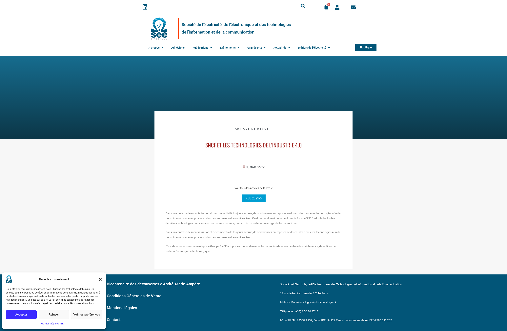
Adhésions (178, 47)
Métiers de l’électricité (312, 47)
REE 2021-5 (254, 198)
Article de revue (252, 128)
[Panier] (326, 7)
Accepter (21, 314)
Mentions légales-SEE (52, 323)
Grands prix (254, 47)
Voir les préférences (86, 314)
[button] (100, 279)
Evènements (228, 47)
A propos (154, 47)
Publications (200, 47)
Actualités (280, 47)
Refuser (54, 314)
